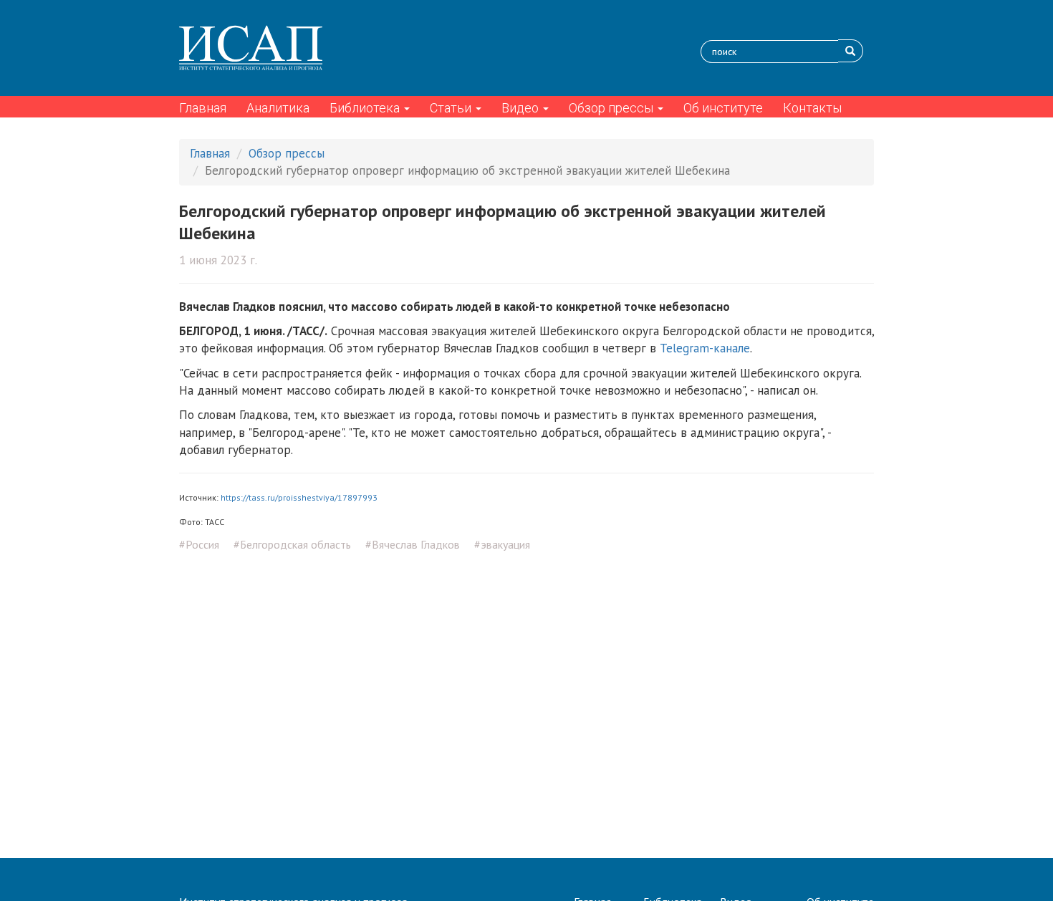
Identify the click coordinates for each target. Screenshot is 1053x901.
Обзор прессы (612, 107)
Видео (521, 107)
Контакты (812, 107)
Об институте (723, 107)
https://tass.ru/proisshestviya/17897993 (299, 497)
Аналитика (277, 107)
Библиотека (366, 107)
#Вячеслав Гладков (412, 544)
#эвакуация (502, 544)
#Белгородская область (292, 544)
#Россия (199, 544)
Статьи (452, 107)
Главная (202, 107)
